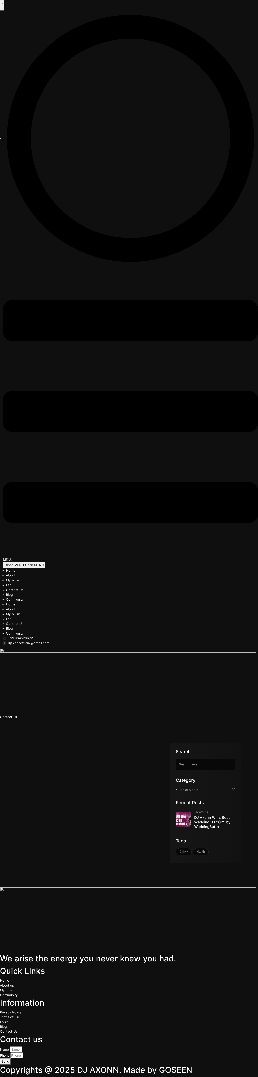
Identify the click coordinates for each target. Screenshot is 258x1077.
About (10, 575)
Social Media (188, 790)
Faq (9, 585)
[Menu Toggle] (2, 5)
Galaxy (184, 851)
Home (10, 570)
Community (15, 599)
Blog (9, 595)
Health (201, 851)
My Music (13, 580)
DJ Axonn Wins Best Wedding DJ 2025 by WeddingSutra (212, 822)
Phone (4, 1055)
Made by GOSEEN (157, 1070)
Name (4, 1049)
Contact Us (14, 590)
